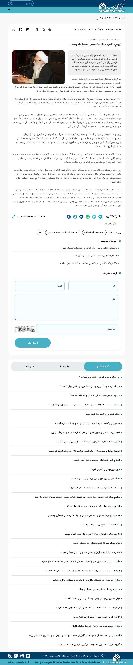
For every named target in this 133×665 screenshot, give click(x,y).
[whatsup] (87, 216)
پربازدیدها (65, 367)
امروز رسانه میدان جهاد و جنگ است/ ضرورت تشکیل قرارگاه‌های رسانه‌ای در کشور (88, 17)
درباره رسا (94, 655)
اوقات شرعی (54, 655)
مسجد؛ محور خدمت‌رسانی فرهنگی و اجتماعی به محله (94, 395)
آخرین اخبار (103, 367)
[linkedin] (81, 216)
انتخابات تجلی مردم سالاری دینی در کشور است (95, 255)
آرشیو (74, 655)
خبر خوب (29, 367)
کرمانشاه (109, 29)
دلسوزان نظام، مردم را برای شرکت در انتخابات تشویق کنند (90, 248)
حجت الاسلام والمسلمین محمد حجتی (62, 232)
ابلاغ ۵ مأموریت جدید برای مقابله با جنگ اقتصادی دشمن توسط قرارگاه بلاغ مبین (82, 571)
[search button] (11, 3)
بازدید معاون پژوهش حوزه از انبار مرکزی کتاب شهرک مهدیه (92, 534)
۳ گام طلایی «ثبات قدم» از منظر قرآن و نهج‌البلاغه (96, 617)
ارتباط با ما (83, 655)
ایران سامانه (13, 662)
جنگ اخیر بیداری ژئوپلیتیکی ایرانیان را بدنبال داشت (96, 478)
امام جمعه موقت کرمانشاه (94, 232)
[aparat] (22, 655)
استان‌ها (118, 29)
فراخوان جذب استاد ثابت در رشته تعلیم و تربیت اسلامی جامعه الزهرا (88, 608)
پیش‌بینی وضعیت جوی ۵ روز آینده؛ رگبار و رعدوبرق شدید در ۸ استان (87, 423)
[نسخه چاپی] (13, 30)
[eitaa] (10, 655)
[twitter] (93, 216)
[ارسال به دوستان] (28, 30)
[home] (117, 659)
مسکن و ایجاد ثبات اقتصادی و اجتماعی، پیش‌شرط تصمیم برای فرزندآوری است (83, 405)
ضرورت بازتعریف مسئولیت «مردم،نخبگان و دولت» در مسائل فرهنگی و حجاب (84, 515)
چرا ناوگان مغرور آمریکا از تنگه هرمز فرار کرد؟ (99, 377)
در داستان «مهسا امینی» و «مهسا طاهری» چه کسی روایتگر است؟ (90, 386)
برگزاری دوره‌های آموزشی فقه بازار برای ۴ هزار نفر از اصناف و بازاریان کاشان (86, 580)
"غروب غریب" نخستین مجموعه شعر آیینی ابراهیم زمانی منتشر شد (89, 644)
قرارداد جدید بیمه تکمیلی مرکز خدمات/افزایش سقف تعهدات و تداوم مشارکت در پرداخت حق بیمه (74, 635)
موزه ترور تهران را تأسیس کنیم (106, 469)
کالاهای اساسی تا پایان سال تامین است (101, 524)
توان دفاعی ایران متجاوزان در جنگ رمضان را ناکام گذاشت (92, 598)
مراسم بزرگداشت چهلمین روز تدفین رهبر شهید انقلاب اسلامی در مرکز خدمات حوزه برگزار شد (77, 497)
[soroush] (74, 216)
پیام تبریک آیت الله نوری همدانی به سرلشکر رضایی (96, 543)
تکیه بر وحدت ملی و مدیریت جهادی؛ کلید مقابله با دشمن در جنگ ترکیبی (85, 432)
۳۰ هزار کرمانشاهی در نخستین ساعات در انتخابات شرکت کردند (88, 263)
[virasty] (16, 655)
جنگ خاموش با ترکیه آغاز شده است (103, 414)
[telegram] (100, 216)
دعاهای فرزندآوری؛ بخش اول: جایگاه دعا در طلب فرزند (94, 488)
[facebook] (69, 216)
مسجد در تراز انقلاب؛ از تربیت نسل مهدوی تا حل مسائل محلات (90, 552)
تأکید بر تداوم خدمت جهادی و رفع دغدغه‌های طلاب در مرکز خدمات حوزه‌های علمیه (81, 561)
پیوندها (65, 655)
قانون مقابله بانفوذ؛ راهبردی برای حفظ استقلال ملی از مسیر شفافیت (88, 441)
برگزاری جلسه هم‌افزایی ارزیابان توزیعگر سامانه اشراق (96, 626)
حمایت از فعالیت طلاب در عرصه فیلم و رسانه (99, 589)
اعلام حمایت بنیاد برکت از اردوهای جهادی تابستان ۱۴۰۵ (93, 506)
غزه (40, 232)
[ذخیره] (20, 30)
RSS (45, 655)
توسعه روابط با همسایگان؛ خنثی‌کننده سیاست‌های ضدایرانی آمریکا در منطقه (84, 451)
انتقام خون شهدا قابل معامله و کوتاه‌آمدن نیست (96, 460)
